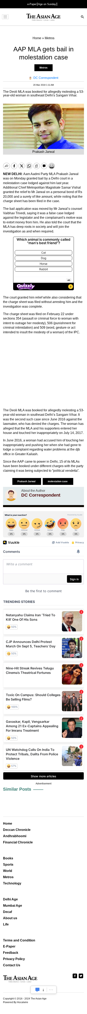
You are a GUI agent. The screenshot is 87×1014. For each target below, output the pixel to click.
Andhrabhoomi (14, 836)
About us (10, 918)
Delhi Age (10, 899)
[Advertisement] (43, 371)
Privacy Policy (14, 959)
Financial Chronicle (18, 842)
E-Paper (9, 946)
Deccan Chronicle (17, 829)
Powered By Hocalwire (15, 1002)
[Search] (82, 17)
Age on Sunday (47, 4)
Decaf (7, 912)
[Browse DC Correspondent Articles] (11, 495)
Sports (8, 864)
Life (6, 924)
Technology (12, 883)
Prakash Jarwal (26, 481)
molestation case (58, 481)
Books (8, 858)
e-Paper (31, 4)
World (7, 871)
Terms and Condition (19, 940)
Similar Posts (17, 789)
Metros (43, 67)
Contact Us (11, 965)
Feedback (10, 952)
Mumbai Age (12, 905)
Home (7, 823)
